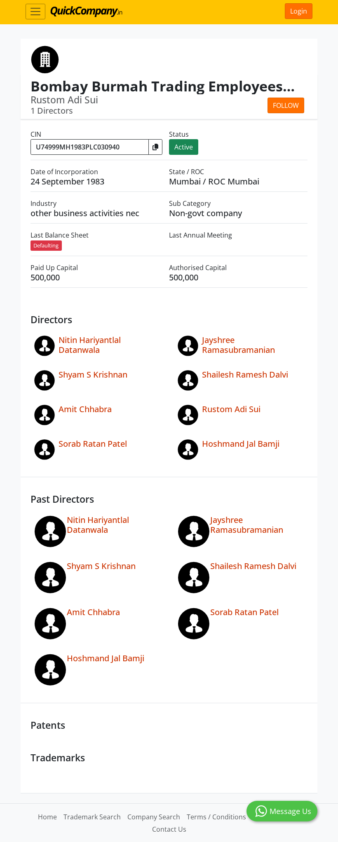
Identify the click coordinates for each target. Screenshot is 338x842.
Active (183, 147)
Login (298, 11)
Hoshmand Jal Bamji (240, 443)
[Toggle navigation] (35, 11)
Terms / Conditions (216, 816)
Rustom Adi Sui (231, 409)
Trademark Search (92, 816)
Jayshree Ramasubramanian (238, 344)
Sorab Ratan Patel (93, 443)
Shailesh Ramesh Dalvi (245, 374)
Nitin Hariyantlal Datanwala (90, 344)
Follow (286, 105)
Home (47, 816)
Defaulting (46, 245)
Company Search (153, 816)
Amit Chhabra (85, 409)
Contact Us (169, 829)
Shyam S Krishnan (93, 374)
